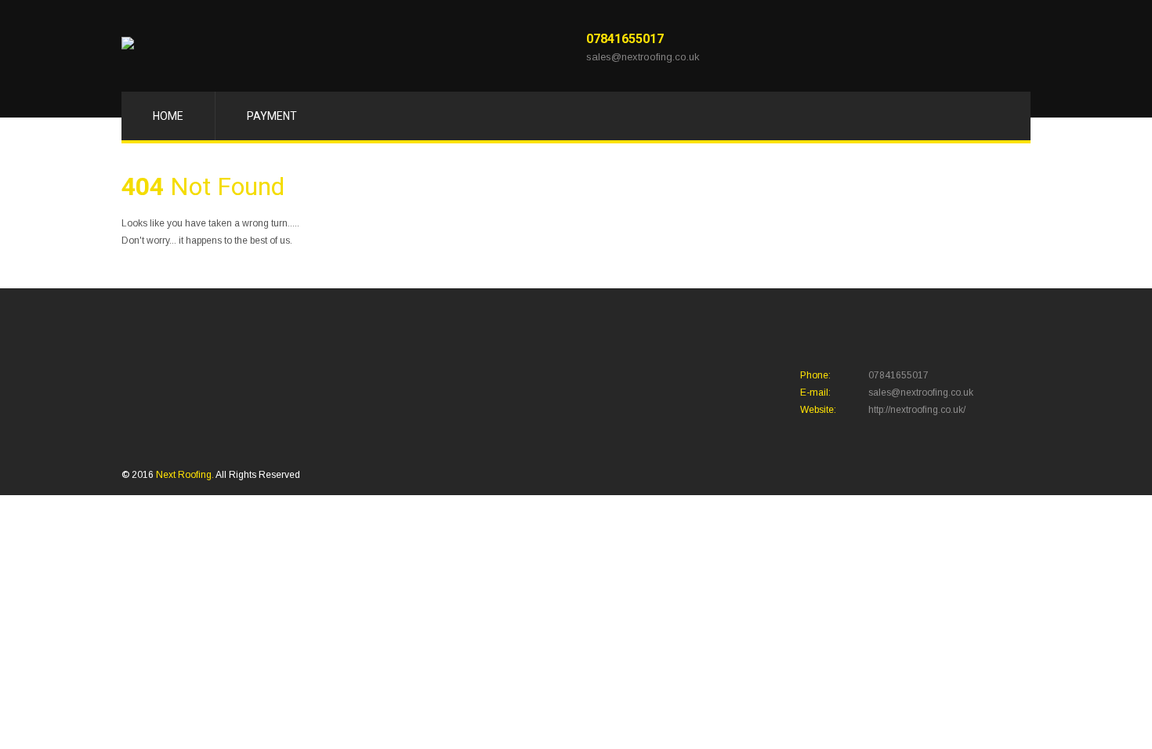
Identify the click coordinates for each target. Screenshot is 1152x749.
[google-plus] (979, 47)
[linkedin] (1001, 47)
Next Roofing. (186, 474)
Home (168, 116)
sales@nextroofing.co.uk (643, 57)
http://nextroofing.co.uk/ (916, 409)
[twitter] (957, 47)
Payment (272, 116)
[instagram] (1023, 47)
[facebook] (935, 47)
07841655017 (625, 38)
